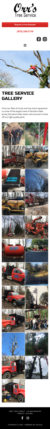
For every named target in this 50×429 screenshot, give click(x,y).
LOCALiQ (38, 425)
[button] (25, 24)
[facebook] (39, 39)
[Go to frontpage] (25, 10)
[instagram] (45, 39)
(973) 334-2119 (25, 31)
